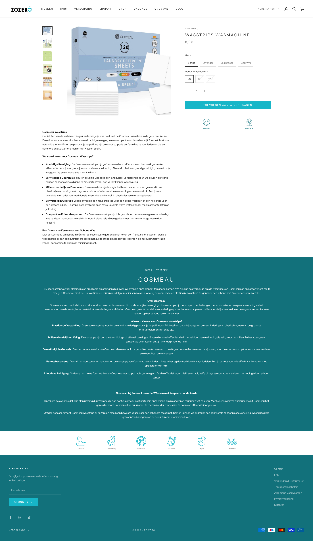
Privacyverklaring (283, 498)
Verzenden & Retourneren (289, 481)
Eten (123, 8)
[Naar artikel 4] (47, 69)
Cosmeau (192, 28)
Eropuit (105, 8)
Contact (278, 468)
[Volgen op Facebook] (10, 517)
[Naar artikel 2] (47, 43)
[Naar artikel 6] (47, 95)
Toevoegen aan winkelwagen (228, 105)
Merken (47, 8)
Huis (63, 8)
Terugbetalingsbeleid (286, 487)
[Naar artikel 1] (47, 30)
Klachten (279, 504)
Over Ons (162, 8)
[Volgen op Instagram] (20, 517)
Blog (179, 8)
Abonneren (23, 501)
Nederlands (266, 9)
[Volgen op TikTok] (29, 517)
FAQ (276, 475)
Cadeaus (140, 8)
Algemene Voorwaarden (288, 492)
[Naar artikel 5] (47, 82)
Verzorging (83, 8)
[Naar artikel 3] (47, 56)
